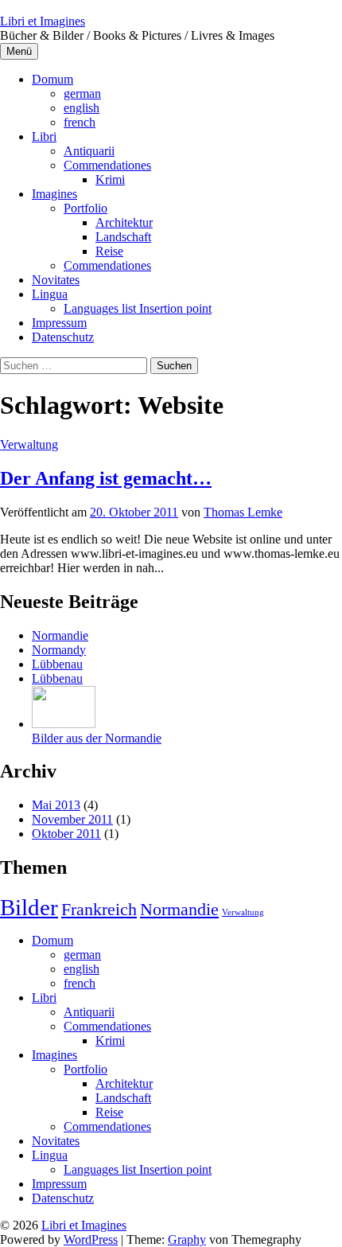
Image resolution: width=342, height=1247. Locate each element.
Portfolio (85, 208)
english (81, 108)
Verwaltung (29, 444)
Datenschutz (63, 337)
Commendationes (107, 165)
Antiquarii (89, 151)
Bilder (29, 907)
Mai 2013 (56, 805)
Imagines (54, 194)
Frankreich (99, 909)
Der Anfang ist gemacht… (106, 478)
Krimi (110, 179)
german (82, 93)
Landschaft (123, 237)
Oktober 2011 (66, 833)
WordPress (91, 1239)
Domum (52, 79)
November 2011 (72, 819)
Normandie (179, 909)
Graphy (187, 1239)
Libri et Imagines (42, 21)
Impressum (59, 322)
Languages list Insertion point (138, 308)
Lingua (50, 294)
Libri (44, 136)
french (79, 122)
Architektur (124, 222)
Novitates (56, 279)
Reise (109, 251)
